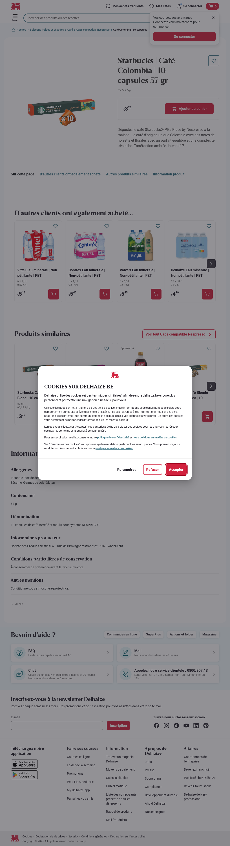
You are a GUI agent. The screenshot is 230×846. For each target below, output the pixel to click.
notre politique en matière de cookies (155, 437)
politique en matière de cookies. (114, 448)
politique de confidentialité (113, 437)
